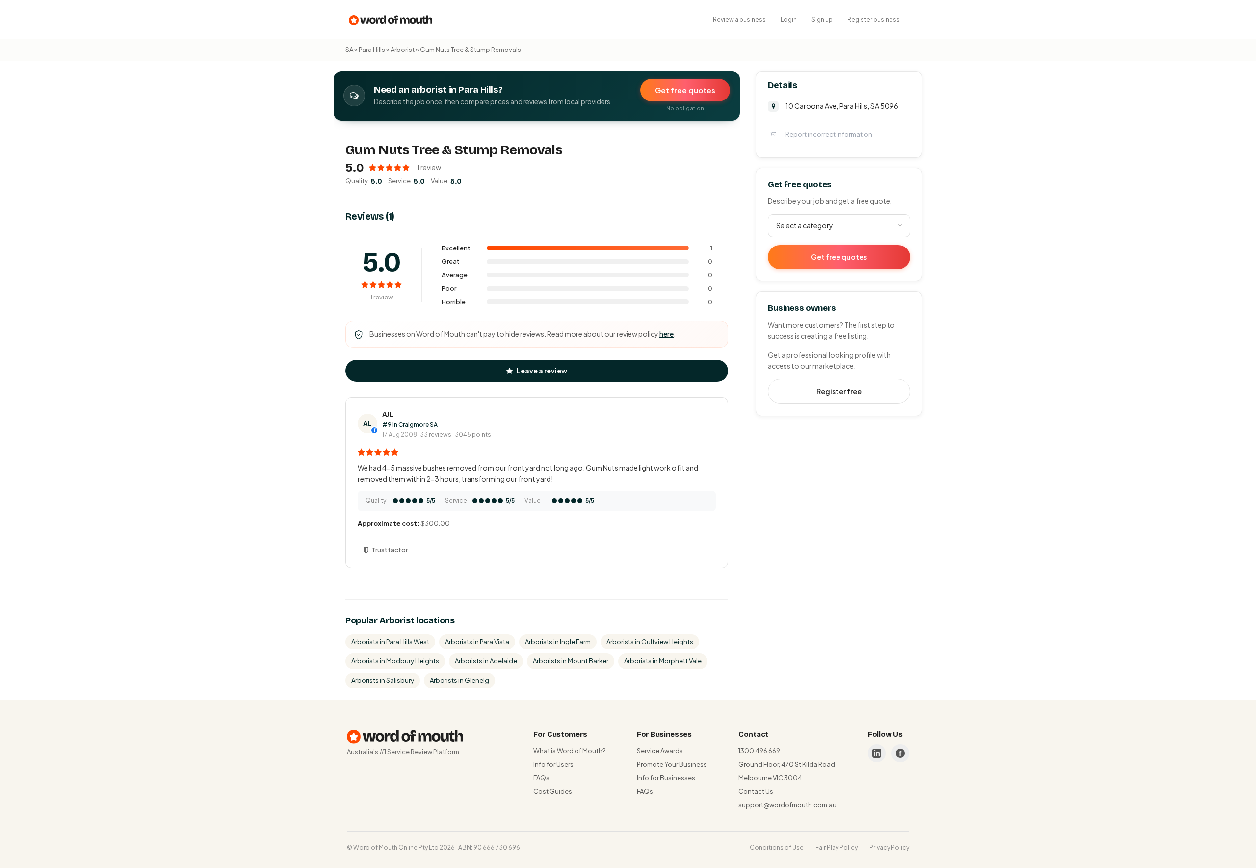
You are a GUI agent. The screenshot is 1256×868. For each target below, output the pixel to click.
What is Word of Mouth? (569, 751)
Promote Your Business (672, 764)
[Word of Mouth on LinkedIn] (877, 753)
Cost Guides (552, 791)
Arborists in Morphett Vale (663, 661)
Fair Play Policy (836, 847)
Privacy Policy (889, 847)
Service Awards (660, 751)
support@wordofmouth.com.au (787, 805)
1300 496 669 (759, 751)
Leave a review (542, 370)
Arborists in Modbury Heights (395, 661)
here (666, 333)
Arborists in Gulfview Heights (649, 641)
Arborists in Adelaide (486, 661)
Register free (839, 391)
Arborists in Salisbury (382, 680)
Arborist (403, 49)
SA (349, 49)
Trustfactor (389, 550)
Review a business (739, 19)
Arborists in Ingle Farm (558, 641)
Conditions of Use (777, 847)
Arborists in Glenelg (459, 680)
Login (789, 19)
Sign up (822, 19)
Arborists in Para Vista (477, 641)
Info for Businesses (666, 778)
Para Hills (372, 49)
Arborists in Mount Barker (570, 661)
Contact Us (755, 791)
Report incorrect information (828, 134)
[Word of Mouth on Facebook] (900, 753)
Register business (873, 19)
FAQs (541, 778)
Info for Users (553, 764)
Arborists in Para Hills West (390, 641)
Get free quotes (685, 90)
